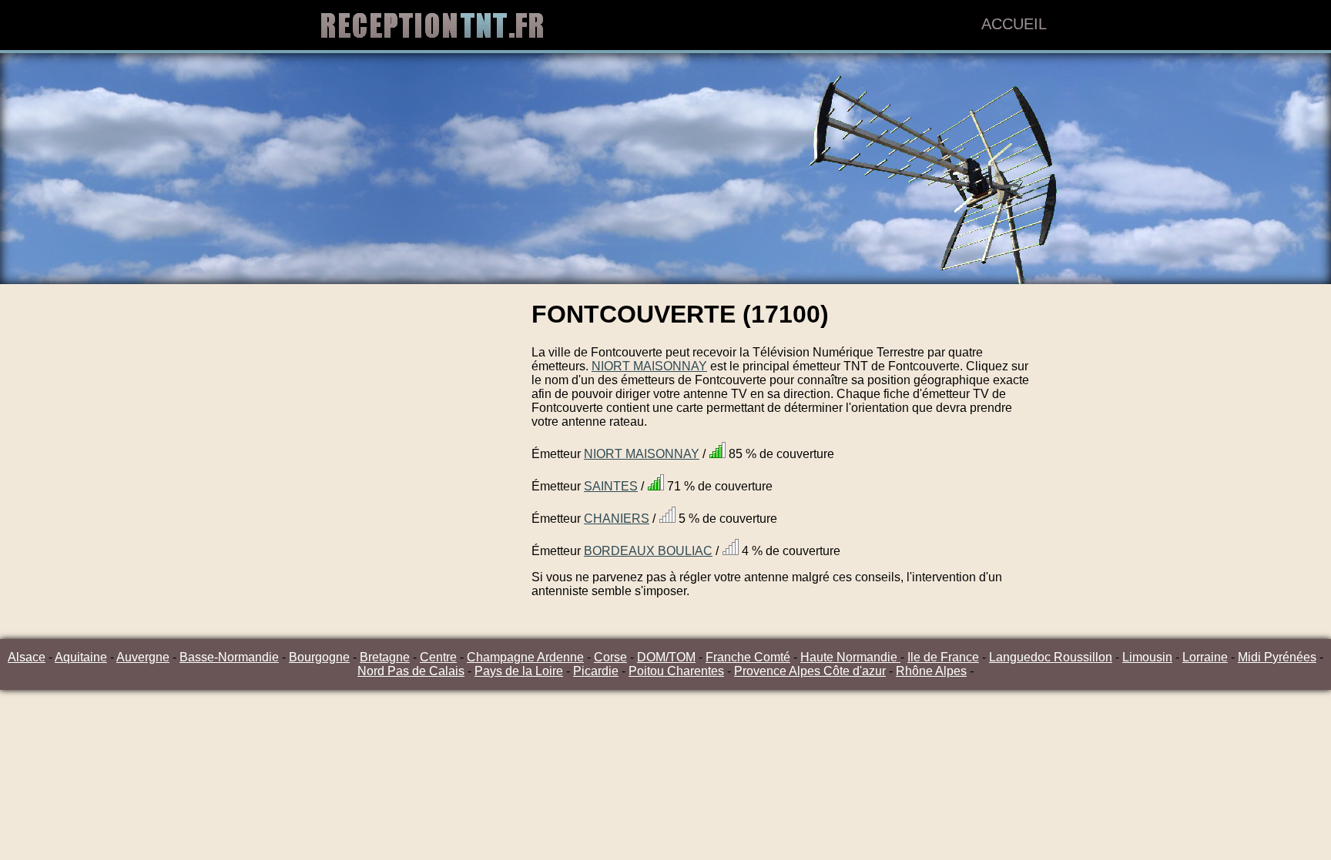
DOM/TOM (666, 657)
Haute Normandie (850, 657)
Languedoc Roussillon (1050, 657)
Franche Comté (748, 657)
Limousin (1147, 657)
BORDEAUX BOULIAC (648, 550)
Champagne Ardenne (525, 657)
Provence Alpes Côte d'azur (810, 671)
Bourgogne (319, 657)
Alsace (26, 657)
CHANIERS (616, 518)
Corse (610, 657)
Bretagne (385, 657)
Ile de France (943, 657)
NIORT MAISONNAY (649, 366)
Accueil (1014, 23)
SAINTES (611, 486)
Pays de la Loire (518, 671)
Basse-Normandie (229, 657)
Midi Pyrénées (1277, 657)
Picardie (596, 671)
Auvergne (142, 657)
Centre (438, 657)
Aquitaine (81, 657)
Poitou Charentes (676, 671)
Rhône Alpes (931, 671)
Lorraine (1205, 657)
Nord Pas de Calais (410, 671)
